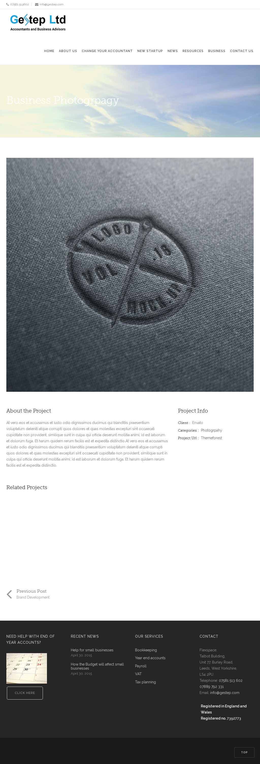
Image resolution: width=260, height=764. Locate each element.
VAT (138, 674)
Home (49, 51)
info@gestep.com (51, 4)
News (173, 51)
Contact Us (241, 51)
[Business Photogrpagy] (130, 275)
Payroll (141, 666)
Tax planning (145, 682)
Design (16, 570)
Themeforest (211, 438)
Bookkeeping (146, 650)
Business (216, 51)
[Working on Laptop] (37, 529)
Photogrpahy (211, 430)
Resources (193, 51)
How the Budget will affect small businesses (97, 666)
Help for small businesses (92, 650)
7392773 (234, 718)
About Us (68, 51)
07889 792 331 (212, 687)
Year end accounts (150, 658)
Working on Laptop (31, 564)
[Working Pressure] (123, 529)
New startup (150, 51)
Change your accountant (107, 51)
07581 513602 (19, 4)
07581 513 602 (230, 680)
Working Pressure (115, 564)
